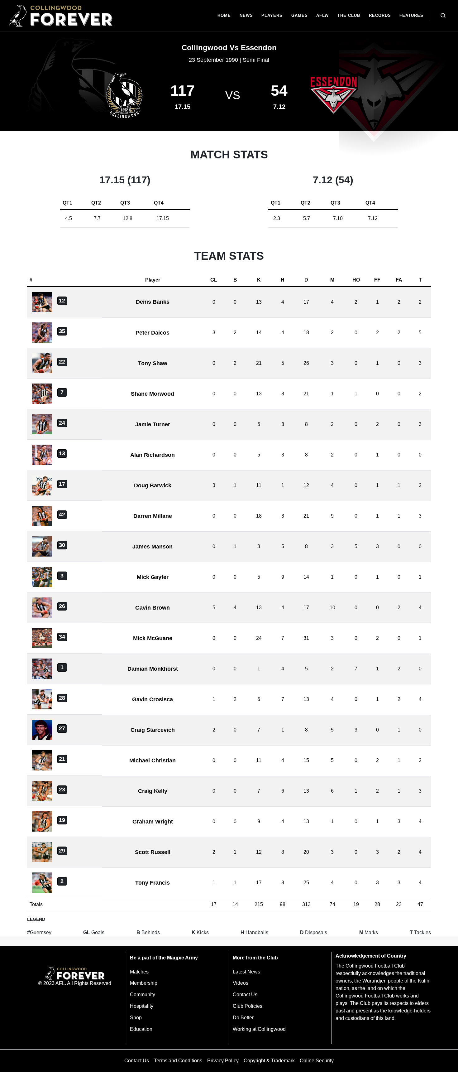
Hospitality (141, 1006)
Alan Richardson (152, 455)
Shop (136, 1017)
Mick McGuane (152, 638)
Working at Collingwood (259, 1029)
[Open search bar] (443, 15)
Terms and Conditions (178, 1060)
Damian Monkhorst (152, 669)
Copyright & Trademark (269, 1060)
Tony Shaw (152, 363)
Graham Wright (152, 821)
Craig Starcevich (153, 730)
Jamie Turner (152, 424)
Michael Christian (152, 760)
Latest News (246, 971)
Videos (240, 983)
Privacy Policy (223, 1060)
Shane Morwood (152, 394)
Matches (139, 971)
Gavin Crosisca (152, 699)
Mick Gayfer (153, 577)
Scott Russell (152, 852)
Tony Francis (152, 883)
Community (142, 994)
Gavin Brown (152, 608)
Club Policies (247, 1006)
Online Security (317, 1060)
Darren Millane (152, 516)
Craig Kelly (152, 791)
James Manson (152, 546)
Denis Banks (152, 302)
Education (141, 1029)
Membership (143, 983)
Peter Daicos (152, 333)
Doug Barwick (152, 485)
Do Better (243, 1017)
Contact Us (245, 994)
